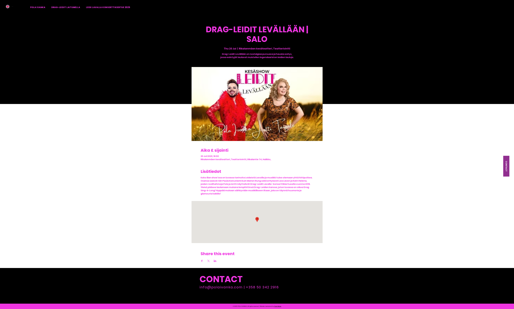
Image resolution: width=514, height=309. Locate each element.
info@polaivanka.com (221, 287)
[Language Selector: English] (9, 6)
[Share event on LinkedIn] (215, 261)
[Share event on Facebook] (202, 261)
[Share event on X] (208, 261)
